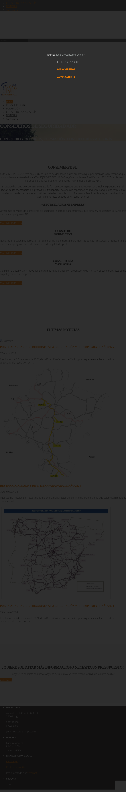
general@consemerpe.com (70, 54)
